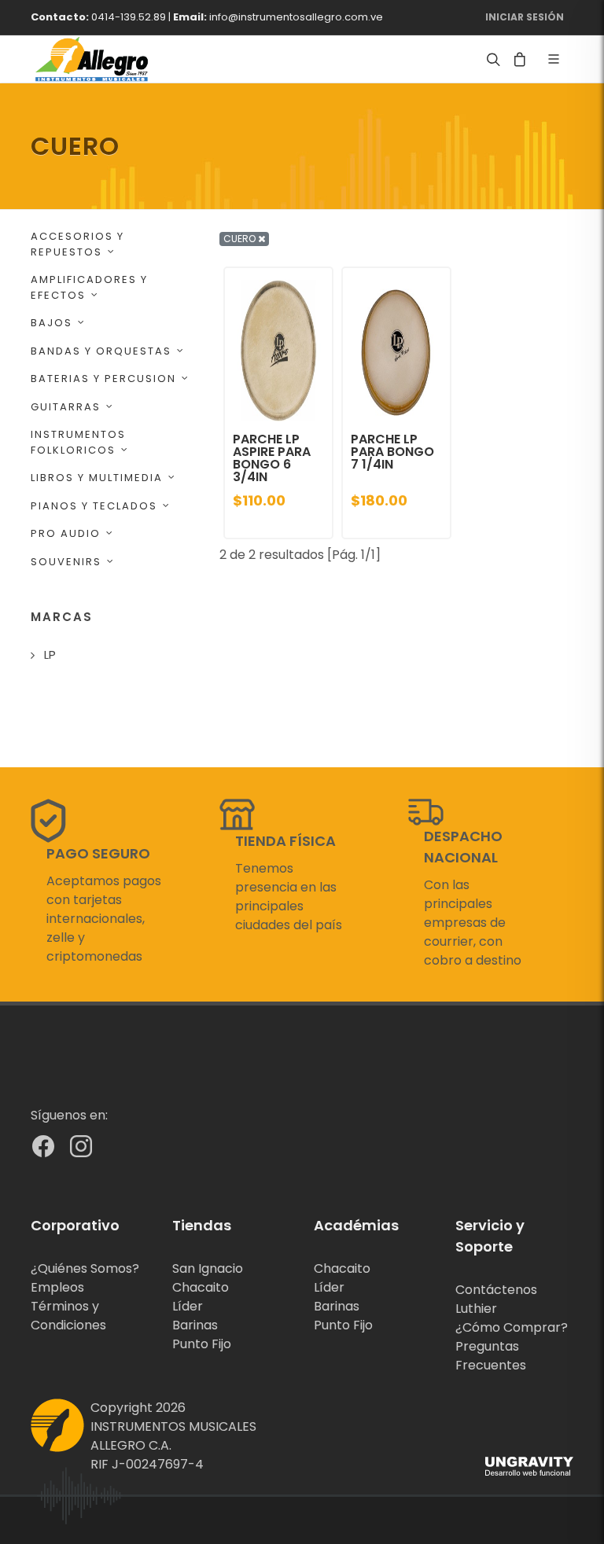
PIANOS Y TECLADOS (94, 505)
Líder (187, 1306)
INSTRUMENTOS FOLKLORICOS (78, 442)
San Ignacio (207, 1268)
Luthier (476, 1309)
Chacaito (200, 1287)
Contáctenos (496, 1290)
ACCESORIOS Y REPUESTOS (77, 244)
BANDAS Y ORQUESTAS (101, 351)
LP (50, 654)
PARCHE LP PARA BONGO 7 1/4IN (392, 451)
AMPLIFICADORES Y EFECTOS (89, 287)
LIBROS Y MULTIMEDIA (97, 477)
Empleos (57, 1287)
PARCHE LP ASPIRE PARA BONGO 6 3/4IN (272, 458)
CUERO (240, 238)
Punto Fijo (201, 1344)
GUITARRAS (66, 406)
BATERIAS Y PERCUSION (103, 378)
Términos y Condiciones (68, 1315)
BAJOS (51, 322)
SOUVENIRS (66, 561)
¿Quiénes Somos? (85, 1268)
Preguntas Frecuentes (490, 1355)
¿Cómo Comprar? (511, 1327)
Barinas (195, 1325)
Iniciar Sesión (524, 17)
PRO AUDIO (66, 533)
